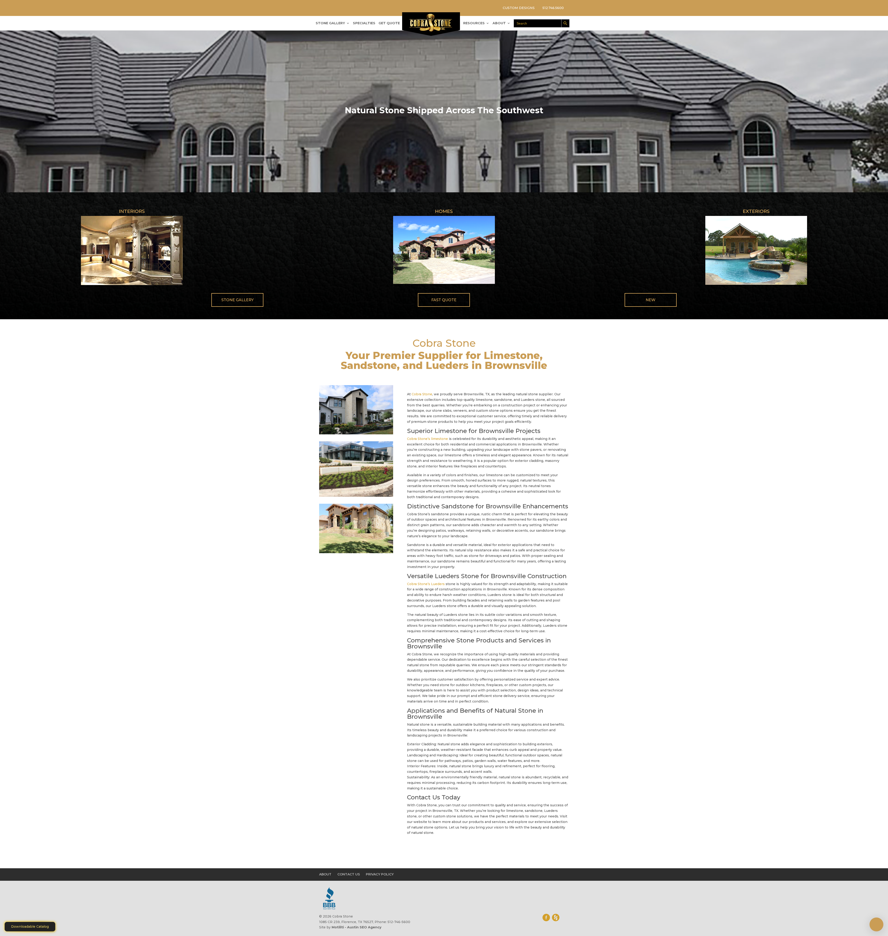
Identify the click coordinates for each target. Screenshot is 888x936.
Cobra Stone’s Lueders (426, 584)
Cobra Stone (422, 394)
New (650, 300)
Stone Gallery (237, 300)
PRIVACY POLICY (380, 874)
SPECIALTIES (364, 23)
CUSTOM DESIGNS (519, 8)
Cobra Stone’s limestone (427, 439)
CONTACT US (348, 874)
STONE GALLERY (330, 23)
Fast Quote (443, 300)
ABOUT (499, 23)
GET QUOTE (389, 23)
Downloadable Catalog (30, 926)
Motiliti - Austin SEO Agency (356, 927)
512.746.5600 (553, 8)
